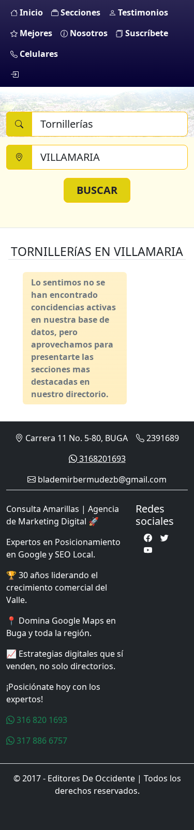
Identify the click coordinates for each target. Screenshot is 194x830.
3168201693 (101, 458)
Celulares (38, 53)
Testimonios (142, 12)
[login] (14, 74)
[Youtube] (148, 550)
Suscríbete (145, 33)
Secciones (79, 12)
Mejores (35, 33)
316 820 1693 (40, 720)
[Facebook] (148, 538)
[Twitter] (164, 538)
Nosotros (88, 33)
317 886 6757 (40, 740)
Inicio (30, 12)
